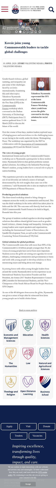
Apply (9, 426)
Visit (28, 426)
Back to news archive (28, 310)
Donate (46, 426)
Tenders (19, 435)
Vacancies (37, 435)
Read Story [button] (6, 32)
